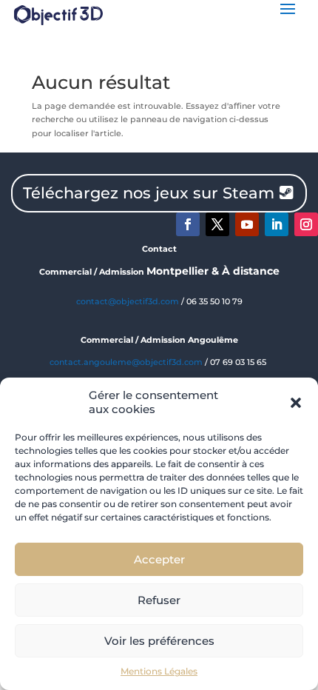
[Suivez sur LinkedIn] (276, 224)
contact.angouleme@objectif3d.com (126, 362)
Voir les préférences (159, 641)
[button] (295, 402)
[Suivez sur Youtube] (247, 224)
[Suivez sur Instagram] (306, 224)
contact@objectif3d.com (127, 301)
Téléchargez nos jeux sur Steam (148, 193)
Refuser (159, 600)
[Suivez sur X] (217, 224)
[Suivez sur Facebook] (188, 224)
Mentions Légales (159, 671)
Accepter (159, 559)
